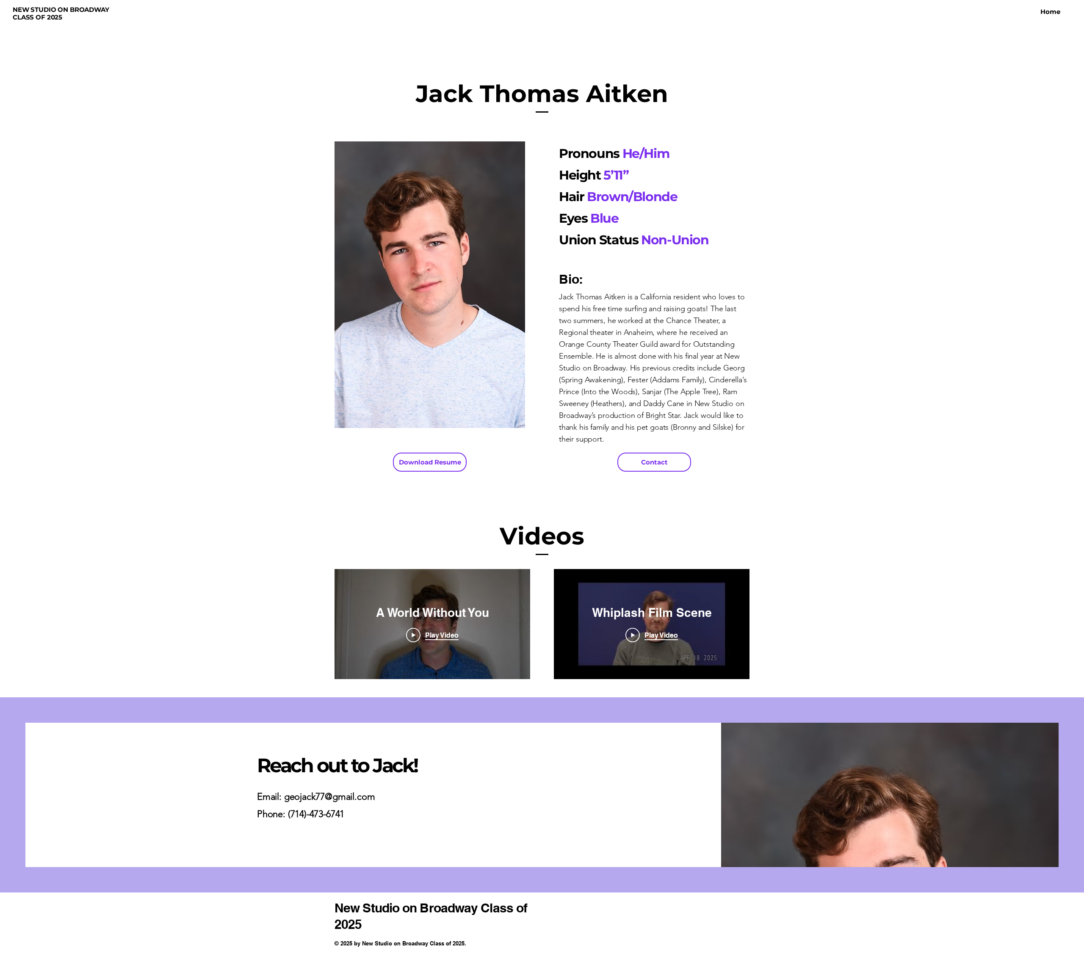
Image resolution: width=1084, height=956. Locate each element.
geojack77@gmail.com (329, 796)
